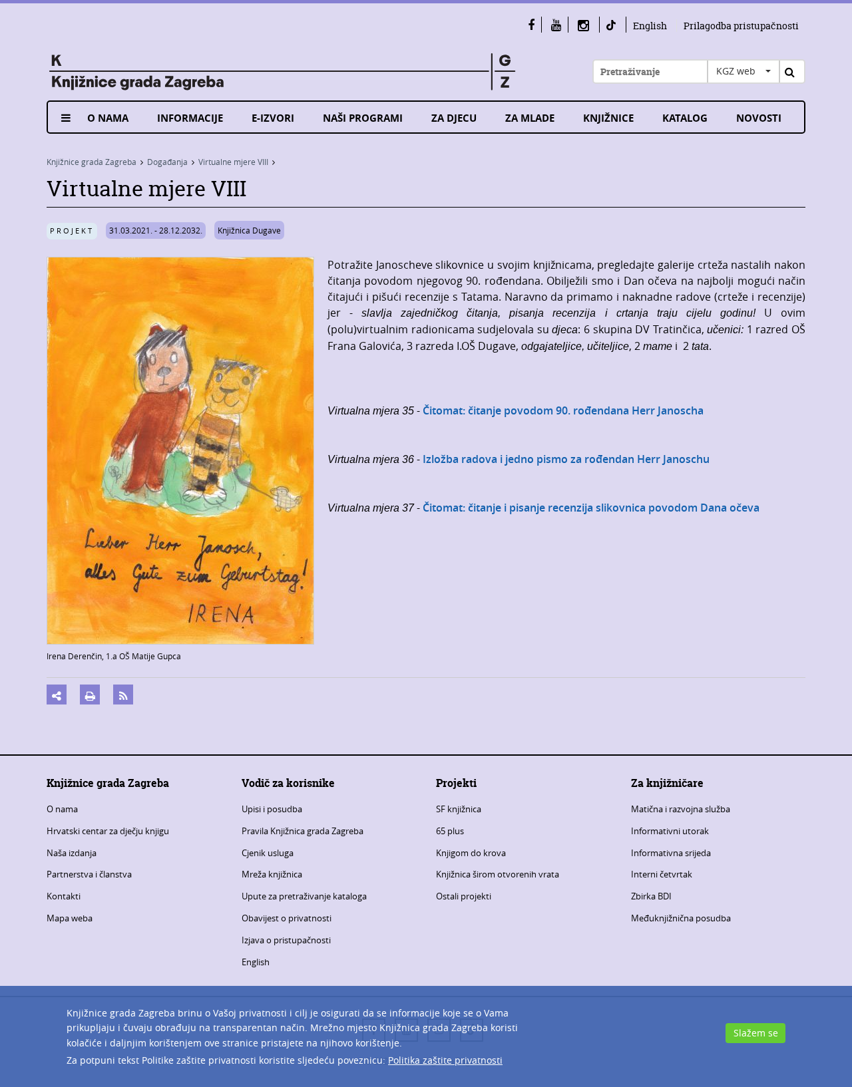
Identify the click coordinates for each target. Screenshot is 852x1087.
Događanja (167, 161)
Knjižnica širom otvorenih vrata (497, 874)
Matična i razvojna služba (680, 809)
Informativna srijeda (671, 853)
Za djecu (454, 118)
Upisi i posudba (272, 809)
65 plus (450, 831)
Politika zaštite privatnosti (445, 1060)
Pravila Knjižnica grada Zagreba (302, 831)
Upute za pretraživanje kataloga (304, 896)
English (650, 25)
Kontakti (64, 896)
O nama (107, 118)
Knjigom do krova (471, 853)
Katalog (685, 118)
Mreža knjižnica (272, 874)
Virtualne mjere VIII (233, 161)
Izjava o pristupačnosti (286, 940)
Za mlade (529, 118)
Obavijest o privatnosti (286, 918)
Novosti (758, 118)
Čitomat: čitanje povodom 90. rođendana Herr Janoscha (563, 410)
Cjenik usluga (268, 853)
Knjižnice (608, 118)
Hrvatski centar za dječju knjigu (108, 831)
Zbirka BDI (651, 896)
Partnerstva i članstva (89, 874)
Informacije (190, 118)
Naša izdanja (72, 853)
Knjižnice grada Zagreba (91, 161)
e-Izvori (273, 118)
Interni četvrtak (661, 874)
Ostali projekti (463, 896)
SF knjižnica (458, 809)
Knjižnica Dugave (249, 230)
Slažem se (756, 1032)
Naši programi (363, 118)
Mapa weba (70, 918)
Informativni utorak (670, 831)
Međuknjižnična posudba (681, 918)
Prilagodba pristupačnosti (741, 25)
